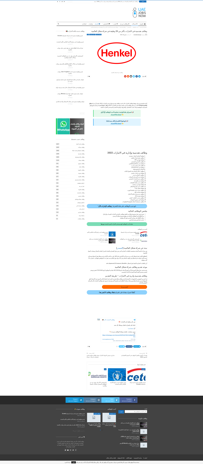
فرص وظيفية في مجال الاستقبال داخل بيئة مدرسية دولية (70, 87)
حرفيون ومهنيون (92, 34)
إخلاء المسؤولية (120, 458)
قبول (73, 462)
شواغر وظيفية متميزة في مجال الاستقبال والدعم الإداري (70, 101)
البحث (145, 408)
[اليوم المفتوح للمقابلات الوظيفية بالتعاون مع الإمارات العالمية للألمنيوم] (109, 417)
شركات (134, 24)
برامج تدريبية (81, 215)
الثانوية (114, 413)
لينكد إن (84, 24)
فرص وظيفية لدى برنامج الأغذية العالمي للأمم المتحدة (70, 42)
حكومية (142, 24)
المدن (115, 24)
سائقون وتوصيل (80, 202)
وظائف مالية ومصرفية (79, 157)
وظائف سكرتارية (80, 192)
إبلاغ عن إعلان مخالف (111, 458)
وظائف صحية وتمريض (79, 179)
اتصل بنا (145, 458)
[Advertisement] (117, 91)
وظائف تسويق (81, 163)
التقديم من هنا (124, 287)
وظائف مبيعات (81, 160)
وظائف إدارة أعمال (80, 144)
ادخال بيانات (81, 209)
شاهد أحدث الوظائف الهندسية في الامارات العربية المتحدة (117, 224)
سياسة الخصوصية (138, 458)
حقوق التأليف (129, 458)
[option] (70, 70)
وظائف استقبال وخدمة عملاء (78, 150)
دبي (87, 34)
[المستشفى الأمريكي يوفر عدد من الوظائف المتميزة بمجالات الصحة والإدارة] (143, 240)
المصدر (120, 248)
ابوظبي (143, 369)
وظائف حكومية (81, 170)
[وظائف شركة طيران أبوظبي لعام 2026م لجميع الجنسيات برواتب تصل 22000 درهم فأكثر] (143, 438)
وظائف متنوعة (81, 173)
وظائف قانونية (81, 189)
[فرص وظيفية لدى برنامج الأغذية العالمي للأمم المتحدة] (112, 234)
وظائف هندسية (98, 34)
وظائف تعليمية (81, 176)
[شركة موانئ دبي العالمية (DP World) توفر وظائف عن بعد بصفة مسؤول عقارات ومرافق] (143, 445)
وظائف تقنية (81, 166)
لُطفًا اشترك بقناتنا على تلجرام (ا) (117, 292)
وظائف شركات (81, 147)
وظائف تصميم (81, 196)
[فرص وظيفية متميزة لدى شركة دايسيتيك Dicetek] (143, 234)
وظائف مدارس (81, 212)
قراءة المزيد (67, 462)
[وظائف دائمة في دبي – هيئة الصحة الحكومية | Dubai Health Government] (143, 431)
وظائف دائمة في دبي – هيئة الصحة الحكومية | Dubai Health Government (122, 1)
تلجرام (96, 24)
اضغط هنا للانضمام (116, 114)
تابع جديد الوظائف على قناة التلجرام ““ (117, 206)
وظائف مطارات (81, 218)
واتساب (91, 24)
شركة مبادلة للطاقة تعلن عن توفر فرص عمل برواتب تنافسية (71, 425)
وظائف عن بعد (124, 24)
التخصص (105, 24)
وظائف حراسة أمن (80, 205)
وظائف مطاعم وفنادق (79, 199)
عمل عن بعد (81, 186)
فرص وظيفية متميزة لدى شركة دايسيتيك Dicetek (70, 35)
